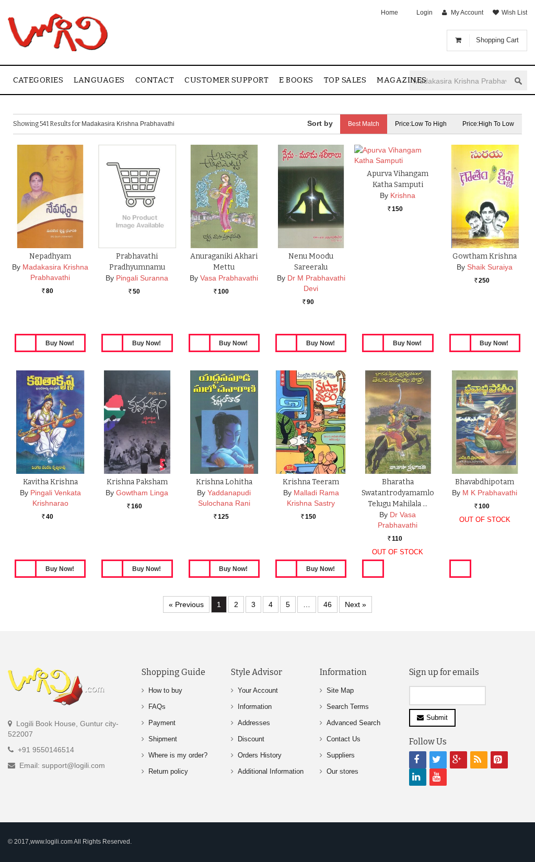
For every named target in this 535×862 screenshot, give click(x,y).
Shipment (162, 739)
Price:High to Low (488, 123)
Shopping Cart (497, 40)
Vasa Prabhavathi (229, 278)
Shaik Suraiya (490, 267)
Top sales (345, 80)
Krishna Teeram (311, 481)
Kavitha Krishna (50, 481)
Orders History (260, 755)
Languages (99, 80)
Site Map (340, 690)
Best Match (363, 123)
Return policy (168, 771)
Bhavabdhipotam (484, 481)
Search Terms (348, 706)
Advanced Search (353, 723)
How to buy (165, 690)
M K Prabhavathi (489, 492)
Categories (38, 80)
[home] (59, 32)
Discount (251, 739)
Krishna (402, 195)
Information (255, 706)
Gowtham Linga (142, 492)
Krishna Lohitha (224, 481)
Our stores (342, 771)
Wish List (514, 12)
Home (389, 12)
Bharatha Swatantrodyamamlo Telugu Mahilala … (398, 492)
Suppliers (341, 755)
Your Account (258, 690)
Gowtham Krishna (484, 256)
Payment (162, 723)
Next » (355, 604)
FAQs (157, 706)
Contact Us (343, 739)
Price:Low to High (421, 123)
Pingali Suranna (142, 278)
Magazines (402, 80)
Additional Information (271, 771)
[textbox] (460, 81)
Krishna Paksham (137, 481)
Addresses (254, 723)
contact (155, 80)
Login (424, 12)
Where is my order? (177, 755)
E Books (296, 80)
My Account (467, 12)
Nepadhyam (50, 256)
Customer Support (226, 80)
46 (327, 604)
